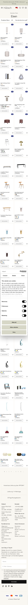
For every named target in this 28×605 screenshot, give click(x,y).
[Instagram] (5, 586)
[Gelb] (16, 350)
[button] (7, 20)
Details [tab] (14, 275)
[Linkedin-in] (11, 586)
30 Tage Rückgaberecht (14, 497)
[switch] (24, 306)
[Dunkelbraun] (17, 350)
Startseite (12, 13)
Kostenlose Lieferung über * (14, 485)
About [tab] (23, 275)
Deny (14, 332)
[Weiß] (16, 106)
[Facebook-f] (2, 586)
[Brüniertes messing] (8, 106)
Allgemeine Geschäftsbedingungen (7, 527)
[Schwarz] (3, 106)
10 (20, 471)
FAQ (2, 540)
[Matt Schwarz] (5, 106)
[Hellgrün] (16, 461)
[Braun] (16, 239)
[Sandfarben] (16, 39)
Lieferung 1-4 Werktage (14, 491)
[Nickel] (18, 239)
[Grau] (17, 106)
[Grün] (4, 106)
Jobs (16, 533)
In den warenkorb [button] (5, 43)
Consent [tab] (5, 275)
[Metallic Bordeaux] (7, 106)
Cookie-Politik (5, 535)
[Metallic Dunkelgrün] (6, 106)
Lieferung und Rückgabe (5, 530)
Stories (16, 531)
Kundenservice (5, 524)
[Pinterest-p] (8, 586)
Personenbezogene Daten (6, 533)
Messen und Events (20, 529)
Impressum (4, 542)
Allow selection (14, 327)
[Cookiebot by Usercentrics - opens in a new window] (20, 271)
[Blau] (17, 239)
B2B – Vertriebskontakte (6, 538)
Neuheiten (17, 526)
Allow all (14, 322)
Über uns (17, 528)
